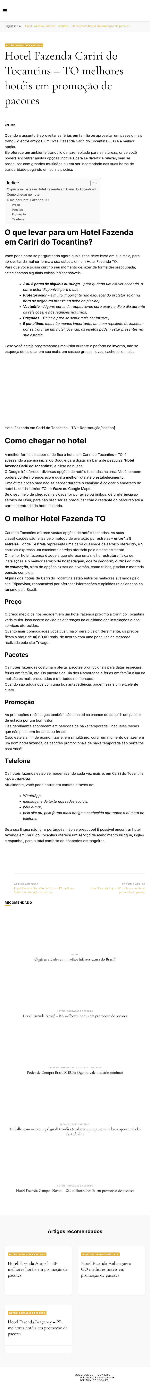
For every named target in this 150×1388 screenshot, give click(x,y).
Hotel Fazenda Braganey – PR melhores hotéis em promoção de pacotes (38, 1327)
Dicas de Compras (60, 1067)
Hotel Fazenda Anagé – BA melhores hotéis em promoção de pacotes (75, 1016)
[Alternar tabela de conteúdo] (92, 183)
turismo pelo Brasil (20, 589)
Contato (104, 1374)
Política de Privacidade (96, 1377)
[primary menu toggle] (5, 10)
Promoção (19, 214)
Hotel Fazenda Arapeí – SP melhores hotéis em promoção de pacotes (38, 1269)
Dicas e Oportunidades (87, 1067)
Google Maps (79, 489)
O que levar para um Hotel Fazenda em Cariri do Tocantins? (51, 189)
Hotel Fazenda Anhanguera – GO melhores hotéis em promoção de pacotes (107, 1269)
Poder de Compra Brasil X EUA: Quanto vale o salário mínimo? (75, 1072)
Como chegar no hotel (23, 194)
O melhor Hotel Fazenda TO (28, 200)
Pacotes (17, 209)
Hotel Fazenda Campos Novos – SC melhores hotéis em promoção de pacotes (75, 1190)
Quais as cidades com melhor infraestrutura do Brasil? (75, 959)
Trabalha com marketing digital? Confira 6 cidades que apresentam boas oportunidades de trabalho (75, 1131)
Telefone (18, 219)
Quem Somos (84, 1374)
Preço (16, 205)
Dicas (75, 954)
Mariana (10, 125)
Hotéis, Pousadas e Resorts (24, 45)
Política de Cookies (94, 1380)
